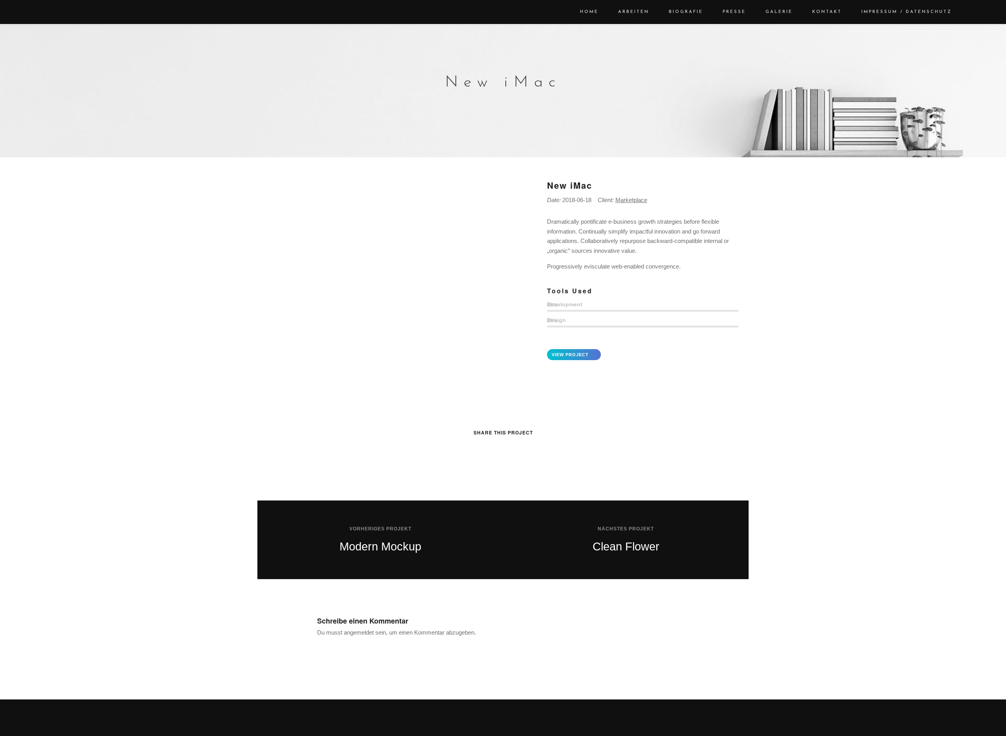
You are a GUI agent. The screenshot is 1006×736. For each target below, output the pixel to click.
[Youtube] (509, 720)
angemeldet (359, 632)
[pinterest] (510, 448)
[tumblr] (525, 448)
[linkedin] (495, 448)
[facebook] (466, 448)
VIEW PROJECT (570, 354)
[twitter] (481, 448)
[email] (539, 448)
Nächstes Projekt (626, 529)
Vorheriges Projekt (380, 529)
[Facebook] (496, 720)
